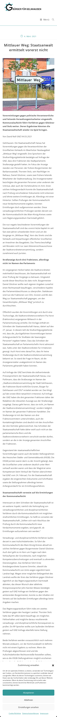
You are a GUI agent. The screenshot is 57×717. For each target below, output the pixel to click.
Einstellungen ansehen (28, 707)
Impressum (44, 713)
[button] (53, 665)
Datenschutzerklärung (30, 713)
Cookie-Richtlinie (15, 713)
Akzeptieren (28, 692)
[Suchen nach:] (52, 19)
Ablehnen (28, 700)
